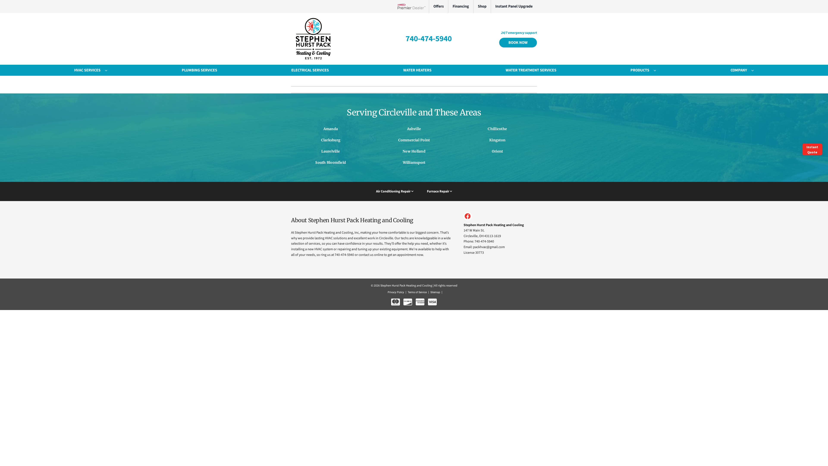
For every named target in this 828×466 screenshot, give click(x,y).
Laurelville (330, 151)
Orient (497, 151)
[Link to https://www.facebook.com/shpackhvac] (468, 216)
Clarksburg (330, 140)
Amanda (330, 129)
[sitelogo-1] (312, 19)
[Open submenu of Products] (657, 70)
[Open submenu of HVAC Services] (108, 70)
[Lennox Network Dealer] (413, 6)
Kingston (497, 140)
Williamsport (414, 162)
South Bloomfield (330, 162)
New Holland (414, 151)
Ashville (414, 129)
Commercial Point (414, 140)
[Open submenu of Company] (754, 70)
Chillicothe (497, 129)
